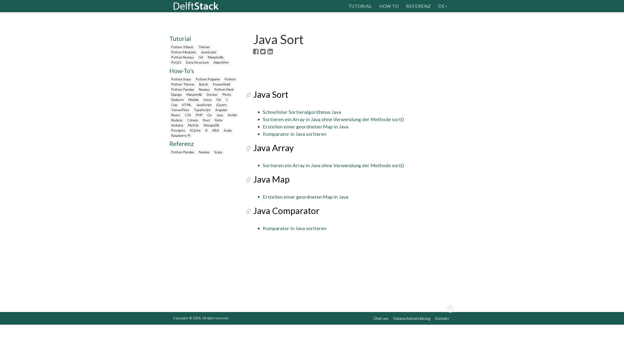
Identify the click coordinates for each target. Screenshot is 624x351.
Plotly (226, 94)
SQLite (195, 130)
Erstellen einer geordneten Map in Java (305, 126)
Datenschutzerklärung (411, 318)
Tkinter (204, 47)
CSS (188, 115)
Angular (221, 110)
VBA (215, 130)
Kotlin (232, 115)
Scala (228, 130)
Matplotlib (216, 57)
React (175, 115)
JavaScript (208, 52)
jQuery (221, 105)
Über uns (381, 318)
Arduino (177, 125)
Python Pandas (182, 89)
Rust (206, 120)
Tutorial (360, 6)
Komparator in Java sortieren (294, 134)
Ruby (219, 120)
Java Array (273, 147)
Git (200, 57)
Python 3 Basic (182, 47)
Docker (212, 94)
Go (209, 115)
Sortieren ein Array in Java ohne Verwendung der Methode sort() (333, 119)
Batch (203, 84)
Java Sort (270, 94)
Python (230, 79)
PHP (199, 115)
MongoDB (211, 125)
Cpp (174, 105)
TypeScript (202, 110)
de (441, 6)
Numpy (204, 89)
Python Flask (224, 89)
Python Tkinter (183, 84)
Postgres (178, 130)
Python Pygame (208, 79)
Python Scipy (181, 79)
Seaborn (177, 100)
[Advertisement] (19, 94)
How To (389, 6)
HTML (187, 105)
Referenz (418, 6)
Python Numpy (182, 57)
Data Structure (197, 62)
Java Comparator (286, 210)
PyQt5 (176, 62)
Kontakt (442, 318)
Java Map (271, 179)
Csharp (192, 120)
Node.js (177, 120)
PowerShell (221, 84)
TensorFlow (180, 110)
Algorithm (221, 62)
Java (219, 115)
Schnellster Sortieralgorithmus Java (302, 112)
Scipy (218, 152)
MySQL (193, 125)
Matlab (193, 100)
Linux (208, 100)
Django (176, 94)
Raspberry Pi (180, 135)
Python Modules (183, 52)
